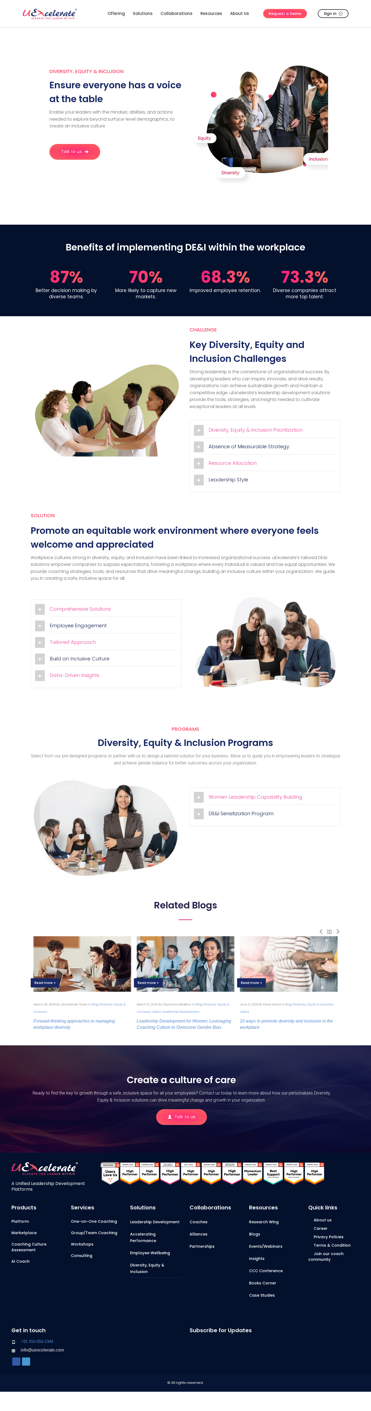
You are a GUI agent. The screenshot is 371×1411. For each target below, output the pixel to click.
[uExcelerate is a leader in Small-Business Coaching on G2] (273, 1173)
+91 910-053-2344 (37, 1341)
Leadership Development (180, 1011)
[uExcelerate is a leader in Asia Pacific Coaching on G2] (170, 1173)
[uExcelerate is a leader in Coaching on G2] (130, 1173)
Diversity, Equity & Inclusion (313, 1004)
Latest (156, 1011)
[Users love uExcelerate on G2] (110, 1173)
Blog (95, 1004)
